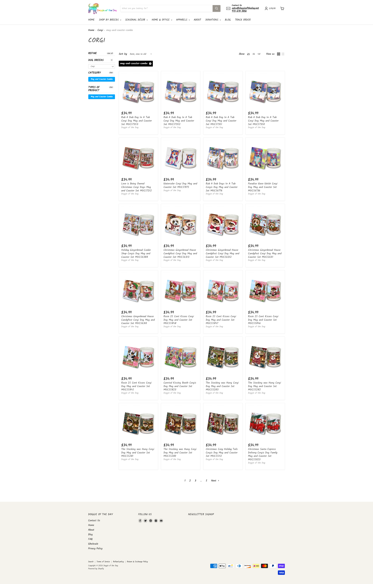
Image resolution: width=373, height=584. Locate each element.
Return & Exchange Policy (137, 561)
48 (259, 54)
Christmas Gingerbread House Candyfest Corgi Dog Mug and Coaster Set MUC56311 (264, 253)
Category (94, 73)
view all (110, 53)
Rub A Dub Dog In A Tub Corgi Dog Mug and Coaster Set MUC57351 (221, 120)
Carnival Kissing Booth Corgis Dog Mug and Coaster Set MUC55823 (179, 386)
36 (253, 54)
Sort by (123, 54)
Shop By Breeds (109, 20)
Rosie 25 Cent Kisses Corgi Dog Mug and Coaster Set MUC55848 (178, 319)
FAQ (90, 539)
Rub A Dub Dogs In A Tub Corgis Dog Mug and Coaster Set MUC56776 (221, 187)
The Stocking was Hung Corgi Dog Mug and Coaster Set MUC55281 (137, 452)
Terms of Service (103, 561)
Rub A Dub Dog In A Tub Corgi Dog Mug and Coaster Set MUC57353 (136, 120)
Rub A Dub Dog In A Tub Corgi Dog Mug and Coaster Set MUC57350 (263, 120)
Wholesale (93, 544)
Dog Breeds (96, 60)
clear (112, 60)
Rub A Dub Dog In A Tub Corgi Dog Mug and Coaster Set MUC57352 (178, 120)
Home (91, 20)
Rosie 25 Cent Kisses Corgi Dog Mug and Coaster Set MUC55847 (221, 319)
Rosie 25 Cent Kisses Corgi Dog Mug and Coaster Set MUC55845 (136, 386)
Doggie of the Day (129, 127)
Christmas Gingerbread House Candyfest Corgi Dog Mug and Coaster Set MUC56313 (180, 253)
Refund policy (118, 561)
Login (272, 8)
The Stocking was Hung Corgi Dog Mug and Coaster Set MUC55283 (222, 386)
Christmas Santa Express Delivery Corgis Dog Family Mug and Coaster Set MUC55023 (262, 454)
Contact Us (94, 521)
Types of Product (94, 89)
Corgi (100, 30)
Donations (212, 20)
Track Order (243, 20)
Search (90, 561)
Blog (228, 20)
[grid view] (278, 54)
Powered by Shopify (96, 568)
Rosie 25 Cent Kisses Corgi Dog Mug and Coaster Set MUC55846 (263, 319)
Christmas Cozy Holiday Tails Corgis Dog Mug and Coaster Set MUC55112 (222, 452)
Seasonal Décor (135, 20)
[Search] (216, 8)
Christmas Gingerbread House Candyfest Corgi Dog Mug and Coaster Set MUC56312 (222, 253)
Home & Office (161, 20)
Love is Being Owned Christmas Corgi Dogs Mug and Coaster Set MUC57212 (136, 187)
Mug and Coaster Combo (102, 79)
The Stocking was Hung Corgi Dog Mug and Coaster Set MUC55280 (179, 452)
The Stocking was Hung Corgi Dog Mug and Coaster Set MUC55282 (264, 386)
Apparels (182, 20)
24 (248, 54)
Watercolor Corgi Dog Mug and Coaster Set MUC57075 (180, 185)
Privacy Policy (95, 549)
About (197, 20)
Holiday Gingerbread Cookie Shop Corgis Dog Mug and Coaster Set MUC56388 (136, 253)
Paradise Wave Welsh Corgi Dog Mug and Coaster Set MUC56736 (262, 187)
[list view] (283, 54)
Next (214, 481)
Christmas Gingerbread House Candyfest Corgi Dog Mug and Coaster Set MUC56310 (138, 319)
